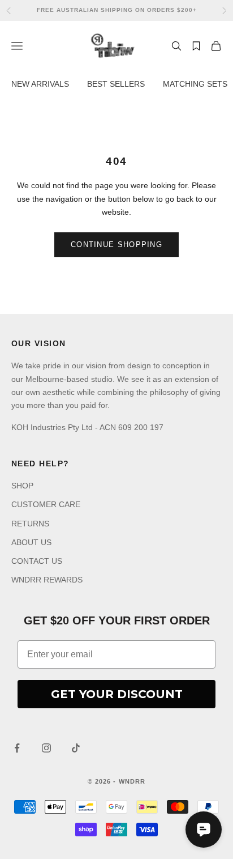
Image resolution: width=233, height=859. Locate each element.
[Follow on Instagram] (46, 748)
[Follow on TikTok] (75, 748)
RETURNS (30, 523)
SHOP (22, 485)
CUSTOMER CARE (45, 504)
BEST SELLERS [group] (116, 83)
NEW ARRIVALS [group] (40, 83)
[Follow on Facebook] (17, 748)
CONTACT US (36, 560)
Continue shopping (116, 244)
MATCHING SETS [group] (195, 83)
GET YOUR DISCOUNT (117, 694)
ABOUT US (31, 542)
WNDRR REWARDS (47, 579)
